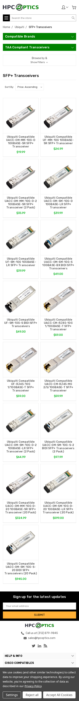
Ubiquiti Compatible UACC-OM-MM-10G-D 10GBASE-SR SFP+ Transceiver (20, 141)
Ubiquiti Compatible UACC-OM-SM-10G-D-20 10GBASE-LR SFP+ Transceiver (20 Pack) (58, 507)
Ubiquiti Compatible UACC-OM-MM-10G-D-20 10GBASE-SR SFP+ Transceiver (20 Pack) (20, 507)
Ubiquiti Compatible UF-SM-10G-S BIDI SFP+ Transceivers (20, 323)
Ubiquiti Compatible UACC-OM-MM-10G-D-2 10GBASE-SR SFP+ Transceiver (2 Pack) (21, 202)
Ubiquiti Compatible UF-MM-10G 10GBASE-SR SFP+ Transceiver (58, 140)
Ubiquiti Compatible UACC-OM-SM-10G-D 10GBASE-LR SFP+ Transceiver (58, 202)
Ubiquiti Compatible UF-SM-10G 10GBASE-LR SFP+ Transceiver (20, 262)
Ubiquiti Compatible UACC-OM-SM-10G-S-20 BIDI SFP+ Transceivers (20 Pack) (20, 568)
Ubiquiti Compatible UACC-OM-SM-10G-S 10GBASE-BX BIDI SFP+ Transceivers (58, 263)
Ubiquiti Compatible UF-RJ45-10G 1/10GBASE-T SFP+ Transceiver (21, 385)
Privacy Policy (33, 686)
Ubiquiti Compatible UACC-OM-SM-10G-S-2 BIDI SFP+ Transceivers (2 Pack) (58, 446)
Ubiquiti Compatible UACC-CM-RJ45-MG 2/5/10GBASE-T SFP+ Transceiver (58, 385)
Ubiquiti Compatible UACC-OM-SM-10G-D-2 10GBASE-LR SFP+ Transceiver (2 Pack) (21, 446)
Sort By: (9, 87)
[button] (39, 60)
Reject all (32, 695)
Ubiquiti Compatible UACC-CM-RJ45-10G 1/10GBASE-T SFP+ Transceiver (58, 324)
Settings (12, 695)
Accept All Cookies (59, 695)
